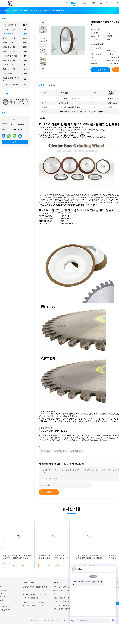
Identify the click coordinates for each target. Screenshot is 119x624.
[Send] (113, 620)
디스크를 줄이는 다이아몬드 (15, 79)
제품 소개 (3, 590)
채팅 (15, 142)
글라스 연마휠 (15, 43)
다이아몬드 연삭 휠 (15, 25)
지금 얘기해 (100, 70)
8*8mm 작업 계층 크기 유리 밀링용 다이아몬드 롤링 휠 (34, 596)
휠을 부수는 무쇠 (60, 451)
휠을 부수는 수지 (15, 38)
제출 (48, 492)
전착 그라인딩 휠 (15, 29)
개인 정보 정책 (5, 610)
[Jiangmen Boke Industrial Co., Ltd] (10, 3)
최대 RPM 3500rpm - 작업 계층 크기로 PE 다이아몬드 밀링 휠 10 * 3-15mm (19, 101)
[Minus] (113, 569)
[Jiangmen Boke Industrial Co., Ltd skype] (20, 136)
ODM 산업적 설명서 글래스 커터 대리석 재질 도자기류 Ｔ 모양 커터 (64, 590)
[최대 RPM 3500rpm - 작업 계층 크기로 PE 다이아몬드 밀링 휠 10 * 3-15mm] (5, 102)
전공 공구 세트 (15, 65)
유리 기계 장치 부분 (15, 56)
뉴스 (1, 600)
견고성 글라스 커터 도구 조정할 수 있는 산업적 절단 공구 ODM (64, 599)
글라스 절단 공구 (15, 51)
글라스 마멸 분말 (15, 69)
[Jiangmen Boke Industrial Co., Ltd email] (3, 136)
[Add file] (73, 620)
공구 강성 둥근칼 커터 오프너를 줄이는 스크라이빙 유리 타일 (64, 607)
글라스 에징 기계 (15, 60)
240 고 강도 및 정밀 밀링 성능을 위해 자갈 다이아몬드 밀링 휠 (34, 604)
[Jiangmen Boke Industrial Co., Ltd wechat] (14, 136)
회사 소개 (3, 597)
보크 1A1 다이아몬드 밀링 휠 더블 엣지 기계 (35, 588)
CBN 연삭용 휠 (15, 34)
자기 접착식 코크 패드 (15, 84)
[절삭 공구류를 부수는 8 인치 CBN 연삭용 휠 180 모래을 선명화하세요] (88, 536)
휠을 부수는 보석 (76, 451)
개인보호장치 (15, 74)
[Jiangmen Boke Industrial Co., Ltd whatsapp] (9, 136)
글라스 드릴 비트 (15, 47)
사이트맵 (3, 603)
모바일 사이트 (5, 606)
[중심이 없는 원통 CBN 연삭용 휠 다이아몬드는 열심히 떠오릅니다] (18, 536)
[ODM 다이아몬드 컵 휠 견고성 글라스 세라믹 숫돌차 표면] (67, 40)
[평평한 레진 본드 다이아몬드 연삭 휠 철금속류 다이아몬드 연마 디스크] (53, 536)
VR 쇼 (2, 593)
